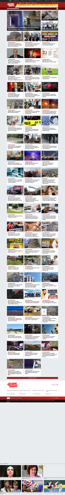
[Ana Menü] (57, 3)
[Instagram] (55, 385)
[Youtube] (57, 385)
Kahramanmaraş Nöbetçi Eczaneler (13, 390)
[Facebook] (52, 385)
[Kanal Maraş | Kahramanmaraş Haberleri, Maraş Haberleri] (11, 4)
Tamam (8, 401)
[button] (57, 5)
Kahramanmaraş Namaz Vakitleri (39, 390)
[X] (54, 385)
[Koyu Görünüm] (52, 3)
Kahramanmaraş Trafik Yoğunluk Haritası (51, 391)
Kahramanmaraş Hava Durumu (25, 390)
